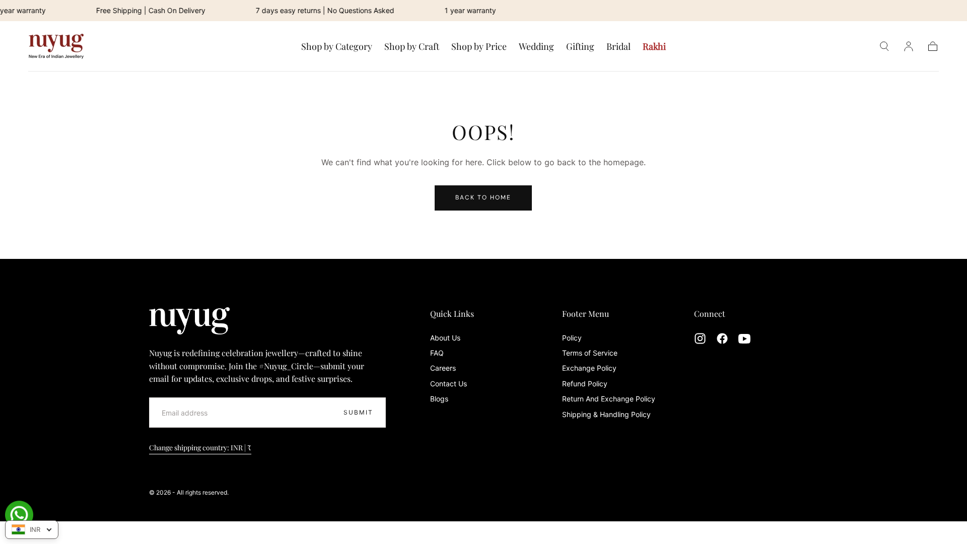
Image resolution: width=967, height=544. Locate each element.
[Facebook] (722, 338)
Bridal (618, 46)
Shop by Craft (411, 46)
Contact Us (448, 383)
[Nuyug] (189, 320)
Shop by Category (336, 46)
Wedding (536, 46)
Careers (443, 368)
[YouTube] (744, 338)
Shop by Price (479, 46)
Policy (572, 337)
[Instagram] (700, 338)
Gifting (580, 46)
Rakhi (654, 46)
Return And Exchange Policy (608, 398)
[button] (884, 46)
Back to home (483, 197)
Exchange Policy (589, 368)
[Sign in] (909, 46)
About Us (445, 337)
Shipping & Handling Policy (606, 414)
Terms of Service (589, 353)
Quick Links (452, 313)
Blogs (439, 398)
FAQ (437, 353)
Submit (358, 412)
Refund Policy (584, 383)
